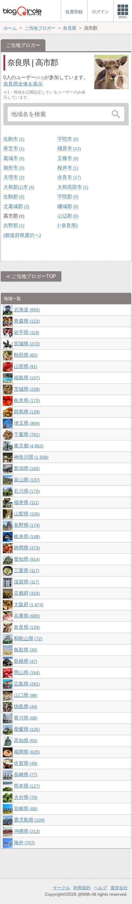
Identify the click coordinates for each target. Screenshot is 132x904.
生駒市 (13, 139)
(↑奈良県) (67, 225)
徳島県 (25, 706)
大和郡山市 (18, 187)
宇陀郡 (67, 196)
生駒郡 (13, 196)
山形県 (25, 366)
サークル (61, 887)
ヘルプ (100, 887)
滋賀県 (26, 581)
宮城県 (26, 343)
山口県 (25, 695)
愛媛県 (26, 729)
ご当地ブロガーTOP (34, 276)
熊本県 (26, 785)
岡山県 (26, 672)
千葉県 (26, 434)
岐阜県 (26, 536)
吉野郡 (13, 225)
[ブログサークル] (22, 11)
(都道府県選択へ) (22, 235)
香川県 (25, 717)
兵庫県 (26, 615)
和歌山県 (27, 638)
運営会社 (119, 887)
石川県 (26, 491)
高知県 (25, 740)
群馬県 (26, 411)
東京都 (28, 445)
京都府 (26, 593)
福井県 (25, 502)
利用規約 (82, 887)
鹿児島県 (28, 819)
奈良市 (68, 177)
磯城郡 (67, 206)
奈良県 (26, 627)
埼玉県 (26, 423)
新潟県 (26, 468)
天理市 (13, 177)
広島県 (26, 683)
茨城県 (26, 389)
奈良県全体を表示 (23, 83)
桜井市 (67, 167)
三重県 (26, 570)
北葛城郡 (15, 206)
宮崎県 (25, 808)
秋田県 (25, 355)
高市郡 (13, 215)
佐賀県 (25, 763)
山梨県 (26, 513)
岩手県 (26, 332)
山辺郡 (67, 215)
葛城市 (13, 158)
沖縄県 (26, 831)
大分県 (25, 797)
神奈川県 (30, 457)
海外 (23, 842)
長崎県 (25, 774)
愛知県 (26, 559)
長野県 (26, 525)
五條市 (67, 158)
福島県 (26, 377)
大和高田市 (72, 187)
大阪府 (28, 604)
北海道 (26, 309)
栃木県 (26, 400)
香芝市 (13, 148)
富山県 (26, 479)
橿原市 (68, 148)
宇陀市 (67, 139)
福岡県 (26, 751)
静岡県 (26, 547)
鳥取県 (25, 649)
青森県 (26, 321)
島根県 (25, 661)
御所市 (13, 167)
